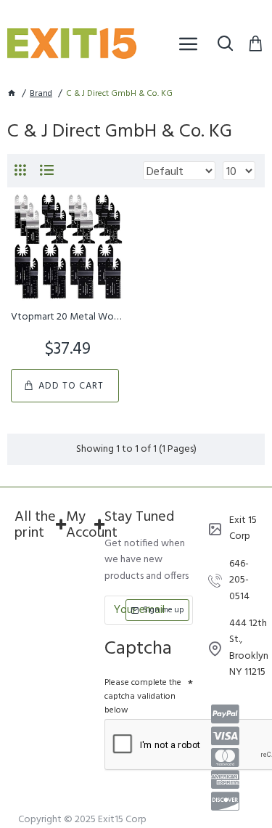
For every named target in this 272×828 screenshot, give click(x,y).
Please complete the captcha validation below (142, 696)
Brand (41, 94)
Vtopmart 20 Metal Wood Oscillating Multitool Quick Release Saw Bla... (68, 317)
